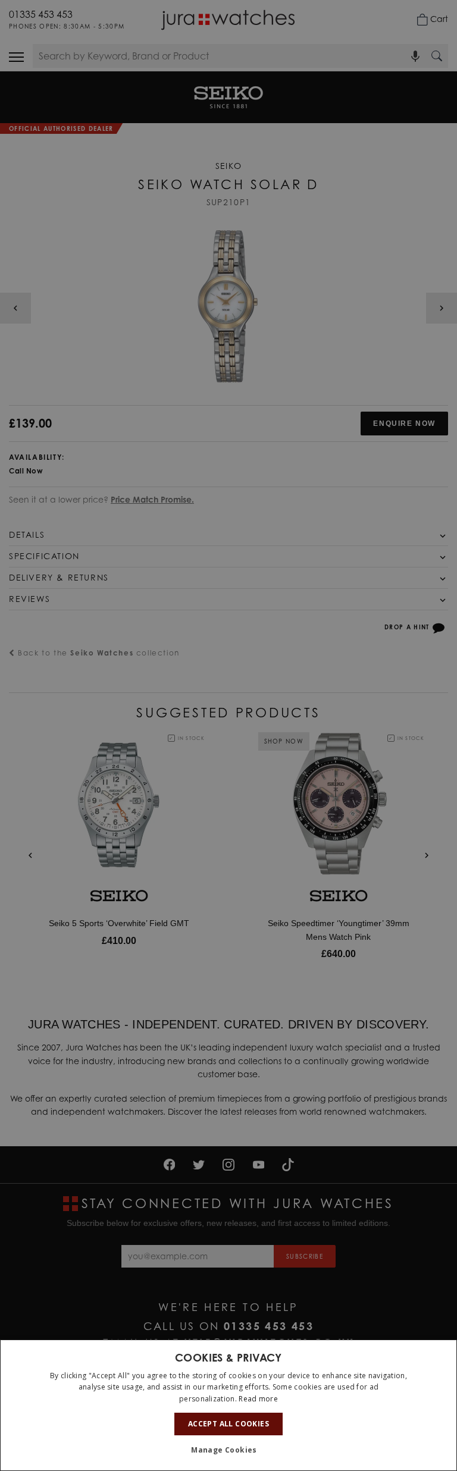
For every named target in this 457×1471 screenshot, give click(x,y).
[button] (228, 1450)
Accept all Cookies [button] (228, 1424)
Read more (258, 1399)
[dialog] (228, 1405)
